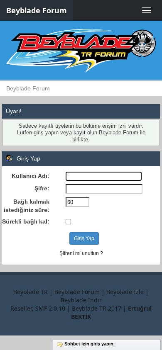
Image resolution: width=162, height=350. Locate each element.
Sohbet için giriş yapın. (89, 343)
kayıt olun (85, 133)
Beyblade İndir (81, 300)
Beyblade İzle (125, 292)
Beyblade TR (30, 292)
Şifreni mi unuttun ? (81, 253)
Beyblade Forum (36, 10)
